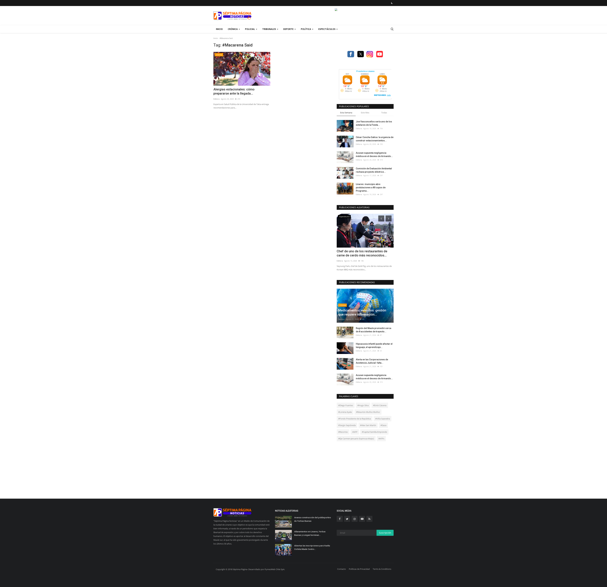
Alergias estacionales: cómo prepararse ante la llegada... (233, 91)
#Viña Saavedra (382, 418)
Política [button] (306, 29)
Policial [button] (250, 29)
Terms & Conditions (382, 569)
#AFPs (381, 438)
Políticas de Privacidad (359, 569)
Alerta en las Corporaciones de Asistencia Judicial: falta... (372, 361)
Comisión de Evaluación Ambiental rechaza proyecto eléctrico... (374, 170)
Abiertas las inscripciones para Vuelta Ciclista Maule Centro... (312, 547)
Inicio (219, 29)
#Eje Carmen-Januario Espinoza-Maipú (356, 438)
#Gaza (383, 425)
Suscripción (385, 532)
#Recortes (343, 431)
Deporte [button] (288, 29)
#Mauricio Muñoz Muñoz (368, 412)
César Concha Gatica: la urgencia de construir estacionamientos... (374, 139)
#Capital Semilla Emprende (374, 431)
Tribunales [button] (269, 29)
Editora (216, 99)
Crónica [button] (233, 29)
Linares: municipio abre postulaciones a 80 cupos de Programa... (371, 187)
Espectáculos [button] (327, 29)
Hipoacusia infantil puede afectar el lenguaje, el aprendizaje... (374, 345)
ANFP (354, 431)
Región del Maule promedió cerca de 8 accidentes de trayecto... (373, 330)
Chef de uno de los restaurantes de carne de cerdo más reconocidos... (362, 253)
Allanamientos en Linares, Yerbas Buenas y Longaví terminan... (309, 533)
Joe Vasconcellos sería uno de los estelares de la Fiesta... (374, 123)
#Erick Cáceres (379, 405)
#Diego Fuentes (345, 405)
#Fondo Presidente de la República (354, 418)
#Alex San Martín (368, 425)
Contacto (341, 569)
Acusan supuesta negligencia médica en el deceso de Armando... (374, 154)
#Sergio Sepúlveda (347, 425)
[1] (392, 3)
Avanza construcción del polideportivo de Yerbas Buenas (312, 519)
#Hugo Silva (363, 405)
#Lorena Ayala (345, 412)
